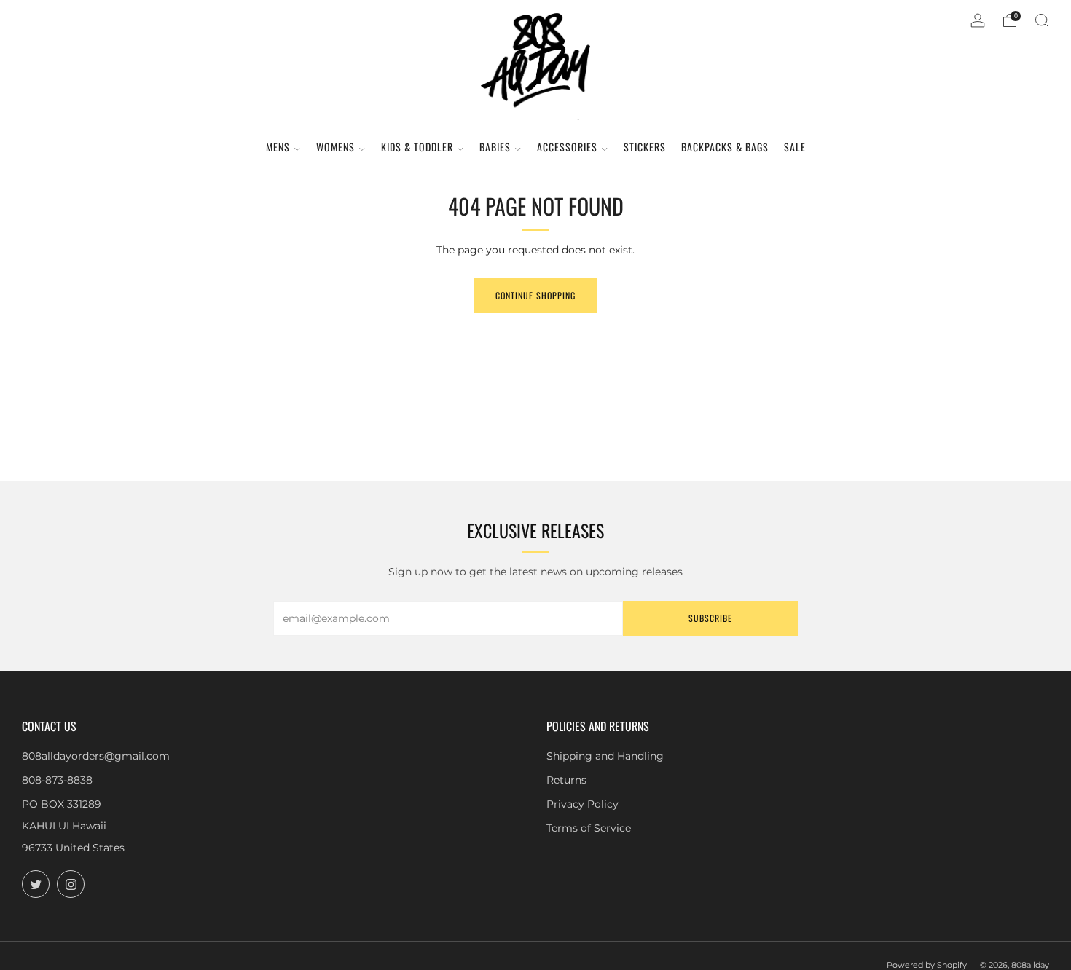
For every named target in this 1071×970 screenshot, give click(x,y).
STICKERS (645, 146)
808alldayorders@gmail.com (96, 756)
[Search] (1042, 20)
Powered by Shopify (927, 965)
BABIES (495, 146)
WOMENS (335, 146)
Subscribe (710, 618)
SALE (795, 146)
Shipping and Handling (605, 756)
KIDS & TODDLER (417, 146)
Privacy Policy (582, 804)
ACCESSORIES (567, 146)
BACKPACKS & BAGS (725, 146)
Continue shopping (535, 295)
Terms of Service (588, 828)
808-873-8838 (57, 780)
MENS (278, 146)
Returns (566, 780)
